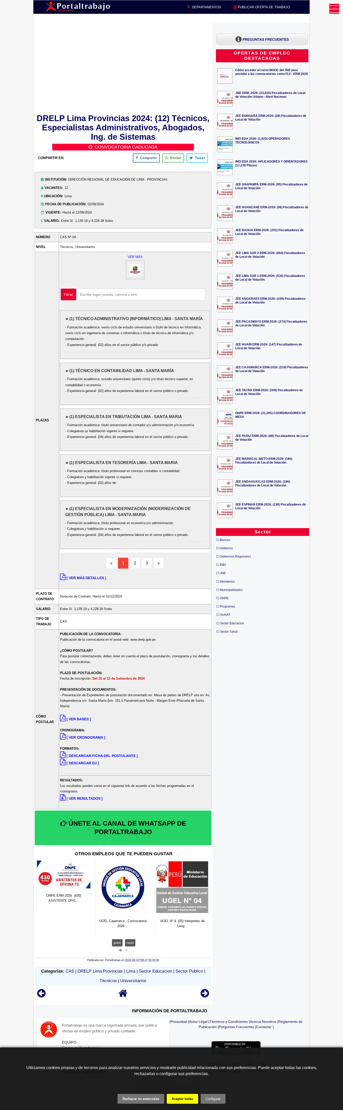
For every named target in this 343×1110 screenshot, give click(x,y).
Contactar (264, 1027)
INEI (223, 565)
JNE (223, 573)
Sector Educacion (155, 971)
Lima (130, 971)
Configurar (213, 1099)
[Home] (123, 995)
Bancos (225, 540)
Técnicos (108, 980)
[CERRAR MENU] (334, 9)
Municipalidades (231, 590)
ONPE (224, 598)
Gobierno (226, 548)
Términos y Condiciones (228, 1022)
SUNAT (225, 615)
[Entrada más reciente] (41, 995)
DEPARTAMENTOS (206, 7)
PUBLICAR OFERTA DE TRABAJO (263, 7)
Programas (227, 606)
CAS (70, 971)
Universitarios (133, 980)
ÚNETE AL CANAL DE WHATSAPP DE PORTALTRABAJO (126, 828)
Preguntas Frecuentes (236, 1027)
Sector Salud (229, 631)
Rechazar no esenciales (141, 1099)
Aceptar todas (182, 1099)
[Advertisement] (123, 67)
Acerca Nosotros (263, 1022)
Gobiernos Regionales (235, 556)
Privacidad (178, 1022)
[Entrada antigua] (205, 995)
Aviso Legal (198, 1022)
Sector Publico (189, 971)
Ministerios (227, 581)
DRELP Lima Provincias (100, 971)
